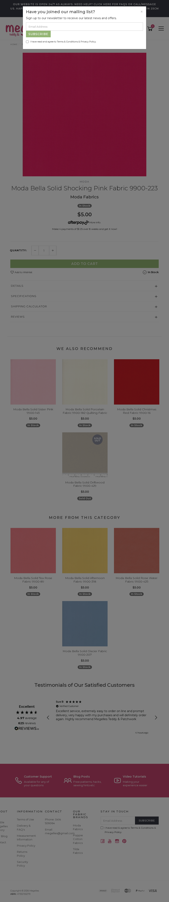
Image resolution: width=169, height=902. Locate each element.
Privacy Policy (88, 41)
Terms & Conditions (67, 41)
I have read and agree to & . (63, 41)
